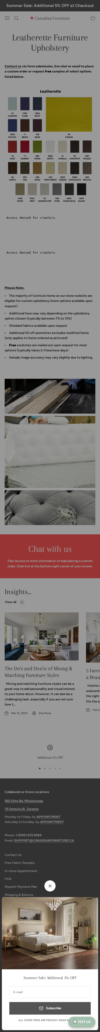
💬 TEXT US (82, 1022)
